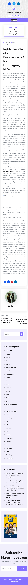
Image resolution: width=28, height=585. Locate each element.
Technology (9, 448)
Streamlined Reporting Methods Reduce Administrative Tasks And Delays (15, 488)
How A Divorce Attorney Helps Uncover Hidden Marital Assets (14, 482)
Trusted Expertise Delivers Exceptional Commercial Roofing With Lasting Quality (14, 502)
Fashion (8, 378)
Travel (7, 451)
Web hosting (9, 458)
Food (7, 384)
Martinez (11, 306)
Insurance (8, 408)
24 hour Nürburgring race (10, 171)
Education (9, 371)
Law (7, 415)
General (8, 394)
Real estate (9, 428)
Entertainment (10, 374)
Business (8, 357)
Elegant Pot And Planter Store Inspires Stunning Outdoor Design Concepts (14, 476)
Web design (9, 455)
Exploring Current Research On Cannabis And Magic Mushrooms (15, 495)
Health (8, 398)
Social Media (9, 438)
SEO (7, 431)
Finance (8, 381)
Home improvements (11, 404)
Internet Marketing (11, 411)
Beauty (8, 354)
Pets (7, 425)
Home (10, 28)
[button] (14, 20)
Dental (8, 364)
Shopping (8, 435)
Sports (15, 28)
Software (8, 441)
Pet (7, 421)
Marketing (9, 418)
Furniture (8, 388)
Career (8, 361)
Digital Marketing (11, 367)
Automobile (9, 351)
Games (8, 391)
